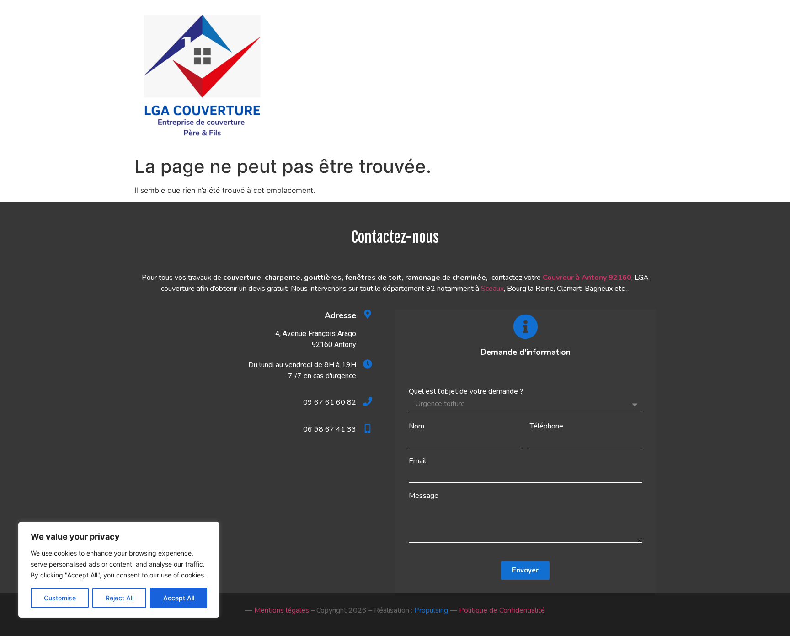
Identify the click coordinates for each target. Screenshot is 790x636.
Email (417, 461)
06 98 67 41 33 (329, 429)
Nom (416, 426)
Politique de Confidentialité (502, 610)
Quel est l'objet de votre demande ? (466, 391)
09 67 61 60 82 (329, 402)
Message (423, 495)
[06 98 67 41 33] (367, 428)
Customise (60, 598)
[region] (118, 570)
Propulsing (431, 610)
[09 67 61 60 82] (367, 401)
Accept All (178, 598)
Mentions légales (281, 610)
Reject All (119, 598)
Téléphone (546, 426)
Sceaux (492, 288)
